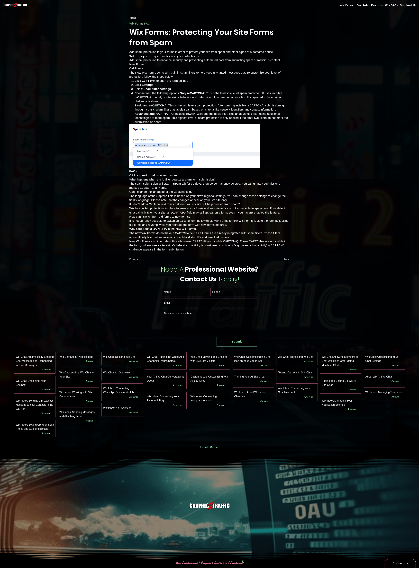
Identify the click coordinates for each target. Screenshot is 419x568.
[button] (408, 5)
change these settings (252, 196)
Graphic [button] (206, 562)
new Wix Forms (145, 233)
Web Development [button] (187, 562)
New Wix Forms (145, 72)
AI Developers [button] (233, 562)
